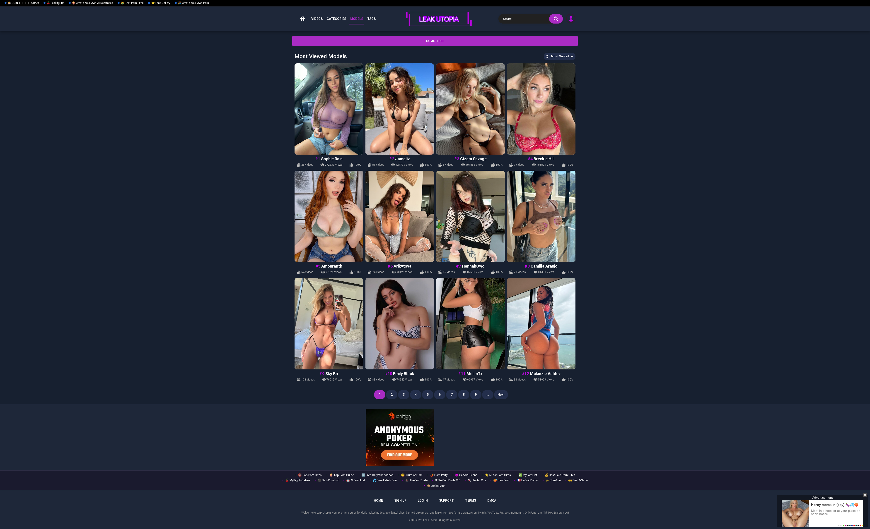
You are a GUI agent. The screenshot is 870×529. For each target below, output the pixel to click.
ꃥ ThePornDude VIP (447, 480)
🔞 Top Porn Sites (310, 475)
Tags (371, 19)
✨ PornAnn (553, 480)
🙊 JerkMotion (436, 485)
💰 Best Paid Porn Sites (560, 475)
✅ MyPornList (527, 475)
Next (501, 394)
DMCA (491, 500)
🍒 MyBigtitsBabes (297, 480)
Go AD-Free (435, 41)
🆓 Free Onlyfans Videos (377, 475)
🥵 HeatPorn (501, 480)
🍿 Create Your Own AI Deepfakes (92, 3)
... (487, 394)
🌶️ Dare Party (438, 475)
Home (302, 19)
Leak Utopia (430, 520)
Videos (317, 19)
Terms (470, 500)
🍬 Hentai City (477, 480)
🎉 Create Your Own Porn (193, 3)
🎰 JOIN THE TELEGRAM (23, 3)
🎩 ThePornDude (416, 480)
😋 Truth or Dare (412, 475)
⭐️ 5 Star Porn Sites (498, 475)
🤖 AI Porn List (355, 480)
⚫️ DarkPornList (328, 480)
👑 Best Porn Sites (132, 3)
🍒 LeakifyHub (55, 3)
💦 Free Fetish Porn (385, 480)
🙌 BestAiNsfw (578, 480)
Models (356, 19)
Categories (336, 19)
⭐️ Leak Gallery (160, 3)
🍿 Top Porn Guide (341, 475)
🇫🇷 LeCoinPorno (527, 480)
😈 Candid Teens (466, 475)
